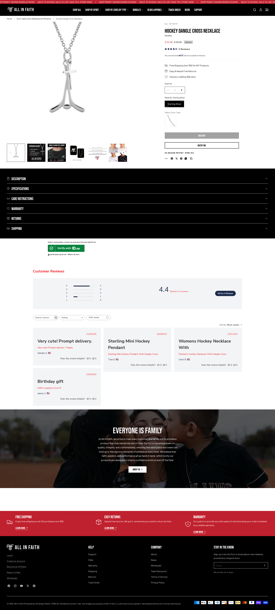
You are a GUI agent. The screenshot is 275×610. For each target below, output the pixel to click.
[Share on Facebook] (171, 158)
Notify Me (202, 145)
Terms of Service (159, 576)
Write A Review (225, 293)
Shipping (92, 571)
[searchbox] (43, 317)
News (153, 560)
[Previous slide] (10, 153)
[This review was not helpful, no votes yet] (93, 358)
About (154, 554)
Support (92, 554)
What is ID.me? (73, 254)
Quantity (168, 83)
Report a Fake (13, 572)
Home (9, 18)
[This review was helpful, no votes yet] (88, 358)
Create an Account (16, 561)
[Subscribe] (264, 565)
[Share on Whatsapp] (185, 158)
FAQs (90, 560)
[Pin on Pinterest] (181, 158)
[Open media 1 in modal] (121, 27)
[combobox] (72, 317)
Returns (92, 576)
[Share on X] (176, 158)
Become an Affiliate (16, 566)
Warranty (92, 565)
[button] (254, 10)
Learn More (20, 528)
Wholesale (12, 578)
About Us (136, 469)
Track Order (94, 582)
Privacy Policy (157, 582)
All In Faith (171, 24)
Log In (10, 555)
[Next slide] (123, 153)
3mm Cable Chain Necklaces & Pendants (34, 18)
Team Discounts (159, 571)
